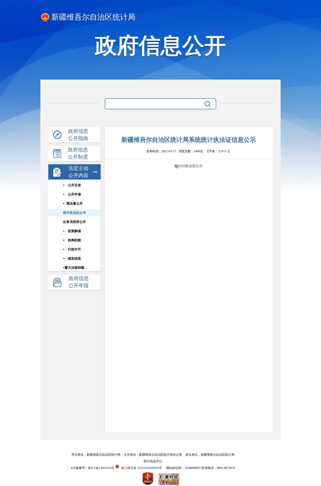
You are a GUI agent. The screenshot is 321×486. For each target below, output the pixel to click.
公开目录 (74, 185)
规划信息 (74, 258)
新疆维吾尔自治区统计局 (93, 17)
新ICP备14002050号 (101, 468)
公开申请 (74, 194)
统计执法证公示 (74, 212)
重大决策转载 (74, 267)
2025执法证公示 (190, 166)
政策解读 (74, 231)
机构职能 (74, 240)
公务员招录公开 (74, 222)
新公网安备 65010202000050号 (140, 468)
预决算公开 (74, 203)
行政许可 (74, 249)
